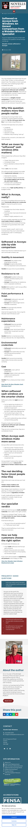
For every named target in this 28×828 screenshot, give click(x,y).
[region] (14, 816)
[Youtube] (4, 749)
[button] (14, 11)
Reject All (14, 824)
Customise (14, 821)
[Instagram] (7, 749)
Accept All (14, 817)
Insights (5, 13)
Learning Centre (11, 13)
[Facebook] (10, 749)
